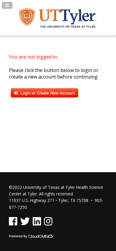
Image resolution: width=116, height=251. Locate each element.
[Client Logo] (58, 26)
